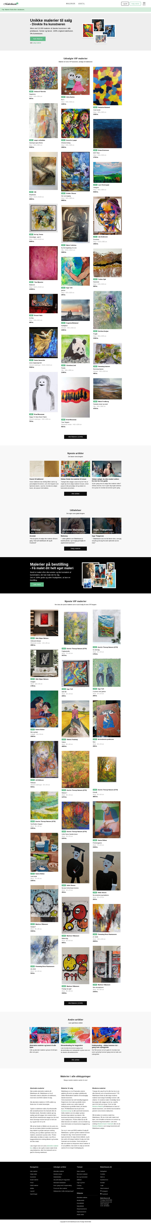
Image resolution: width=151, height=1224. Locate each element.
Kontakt (102, 1182)
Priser (32, 1182)
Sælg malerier (135, 3)
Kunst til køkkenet (36, 479)
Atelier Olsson (71, 193)
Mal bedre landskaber (59, 1182)
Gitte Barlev (70, 97)
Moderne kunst (57, 1174)
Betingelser (103, 1171)
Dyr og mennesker (82, 1177)
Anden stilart (80, 1214)
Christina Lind (71, 365)
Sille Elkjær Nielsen (41, 638)
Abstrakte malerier (58, 1171)
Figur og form (81, 1182)
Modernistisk (80, 1200)
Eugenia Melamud (72, 323)
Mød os (102, 1177)
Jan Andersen (103, 237)
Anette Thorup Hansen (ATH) (45, 821)
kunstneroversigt (66, 1111)
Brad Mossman (39, 414)
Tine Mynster (38, 282)
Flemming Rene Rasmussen (44, 966)
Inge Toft (69, 288)
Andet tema (80, 1188)
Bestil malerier (34, 1179)
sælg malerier (37, 43)
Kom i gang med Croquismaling (62, 1185)
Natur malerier (81, 1171)
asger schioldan (39, 140)
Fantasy (79, 1185)
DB (35, 192)
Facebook (105, 1194)
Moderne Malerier (97, 1106)
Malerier (70, 3)
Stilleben (79, 1179)
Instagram (105, 1191)
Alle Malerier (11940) (75, 437)
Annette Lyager (71, 140)
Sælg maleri (33, 1174)
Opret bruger (33, 1194)
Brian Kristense (103, 150)
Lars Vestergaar (103, 185)
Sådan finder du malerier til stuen (73, 479)
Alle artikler (75, 494)
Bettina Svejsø (103, 331)
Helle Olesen (71, 885)
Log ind (125, 3)
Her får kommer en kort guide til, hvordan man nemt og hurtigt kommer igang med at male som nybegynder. (106, 1052)
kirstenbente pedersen (106, 739)
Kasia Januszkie (39, 360)
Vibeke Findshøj (72, 739)
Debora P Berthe (40, 91)
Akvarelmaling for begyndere (72, 1045)
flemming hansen (104, 366)
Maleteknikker (57, 1177)
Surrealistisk (80, 1203)
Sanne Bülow (39, 729)
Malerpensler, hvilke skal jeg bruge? (63, 1191)
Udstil (81, 3)
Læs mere (37, 584)
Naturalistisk (80, 1206)
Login (101, 1185)
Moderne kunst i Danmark (105, 1124)
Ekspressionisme (82, 1209)
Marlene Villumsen (41, 924)
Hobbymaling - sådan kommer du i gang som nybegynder (105, 1046)
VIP (31, 91)
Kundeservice (104, 1179)
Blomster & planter (82, 1174)
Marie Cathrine (71, 245)
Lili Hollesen (39, 780)
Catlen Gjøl (102, 279)
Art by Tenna (38, 234)
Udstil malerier (34, 1185)
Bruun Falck (38, 315)
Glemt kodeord (104, 1188)
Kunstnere (33, 1177)
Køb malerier (33, 1171)
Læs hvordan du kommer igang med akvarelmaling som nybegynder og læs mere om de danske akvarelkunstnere (75, 1050)
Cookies (102, 1174)
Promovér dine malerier (60, 1188)
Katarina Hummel (104, 107)
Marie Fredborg (103, 401)
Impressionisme (81, 1211)
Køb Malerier (38, 39)
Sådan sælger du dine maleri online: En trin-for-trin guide (105, 480)
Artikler (32, 1188)
